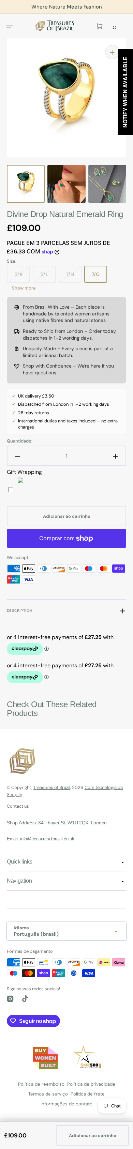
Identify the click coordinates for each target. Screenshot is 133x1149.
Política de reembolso (41, 1084)
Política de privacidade (91, 1084)
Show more (24, 288)
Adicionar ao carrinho (92, 1135)
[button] (9, 25)
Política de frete (88, 1094)
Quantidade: (19, 441)
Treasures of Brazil (51, 787)
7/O (96, 274)
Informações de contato (66, 1104)
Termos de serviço (48, 1094)
